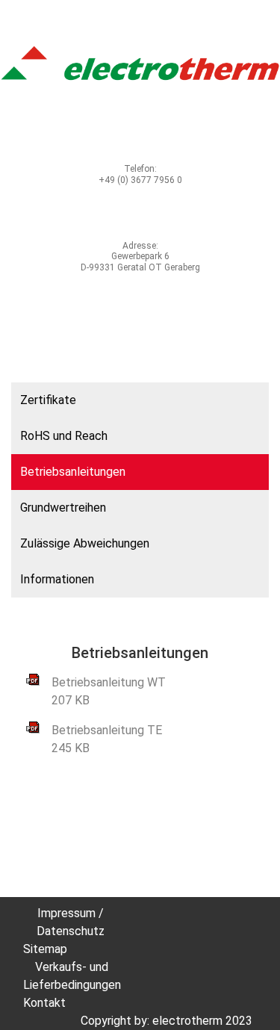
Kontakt (44, 1003)
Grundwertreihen (63, 507)
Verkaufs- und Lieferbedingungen (72, 976)
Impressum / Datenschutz (71, 922)
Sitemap (45, 949)
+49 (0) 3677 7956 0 (140, 180)
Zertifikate (48, 400)
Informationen (57, 579)
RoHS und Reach (64, 436)
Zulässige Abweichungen (84, 543)
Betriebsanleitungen (72, 472)
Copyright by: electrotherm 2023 (166, 1021)
